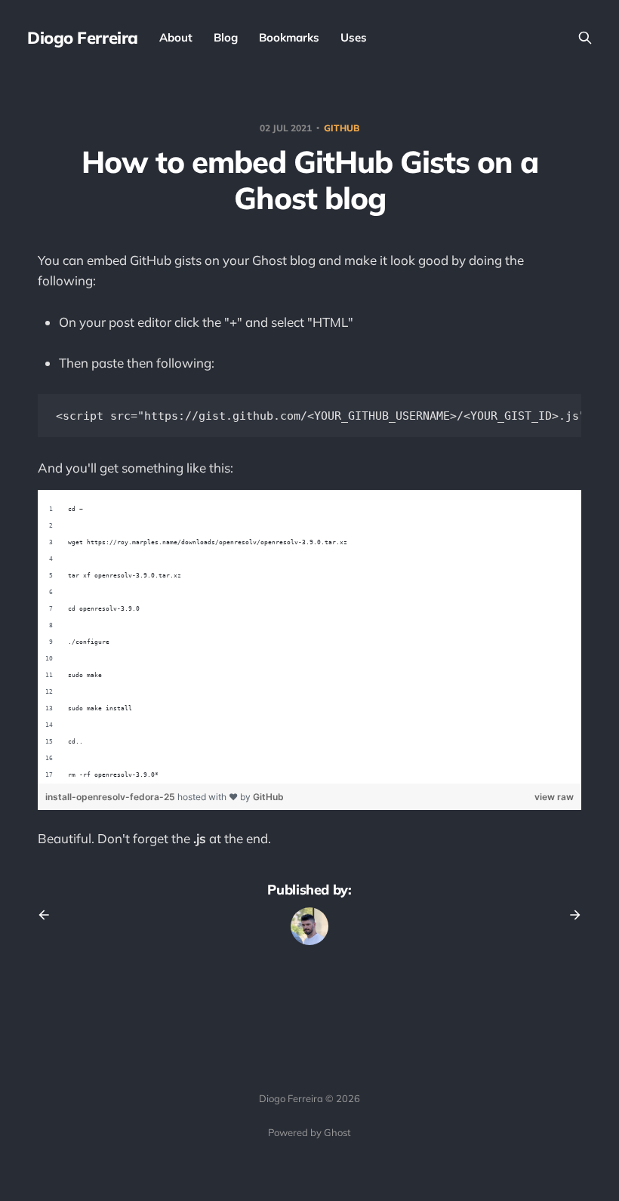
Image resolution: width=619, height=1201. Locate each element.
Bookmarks (289, 37)
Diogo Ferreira (82, 37)
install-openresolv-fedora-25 (111, 796)
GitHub (268, 796)
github (341, 128)
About (175, 37)
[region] (309, 637)
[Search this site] (585, 37)
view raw (554, 796)
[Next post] (570, 915)
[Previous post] (49, 915)
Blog (226, 37)
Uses (353, 37)
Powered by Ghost (309, 1132)
